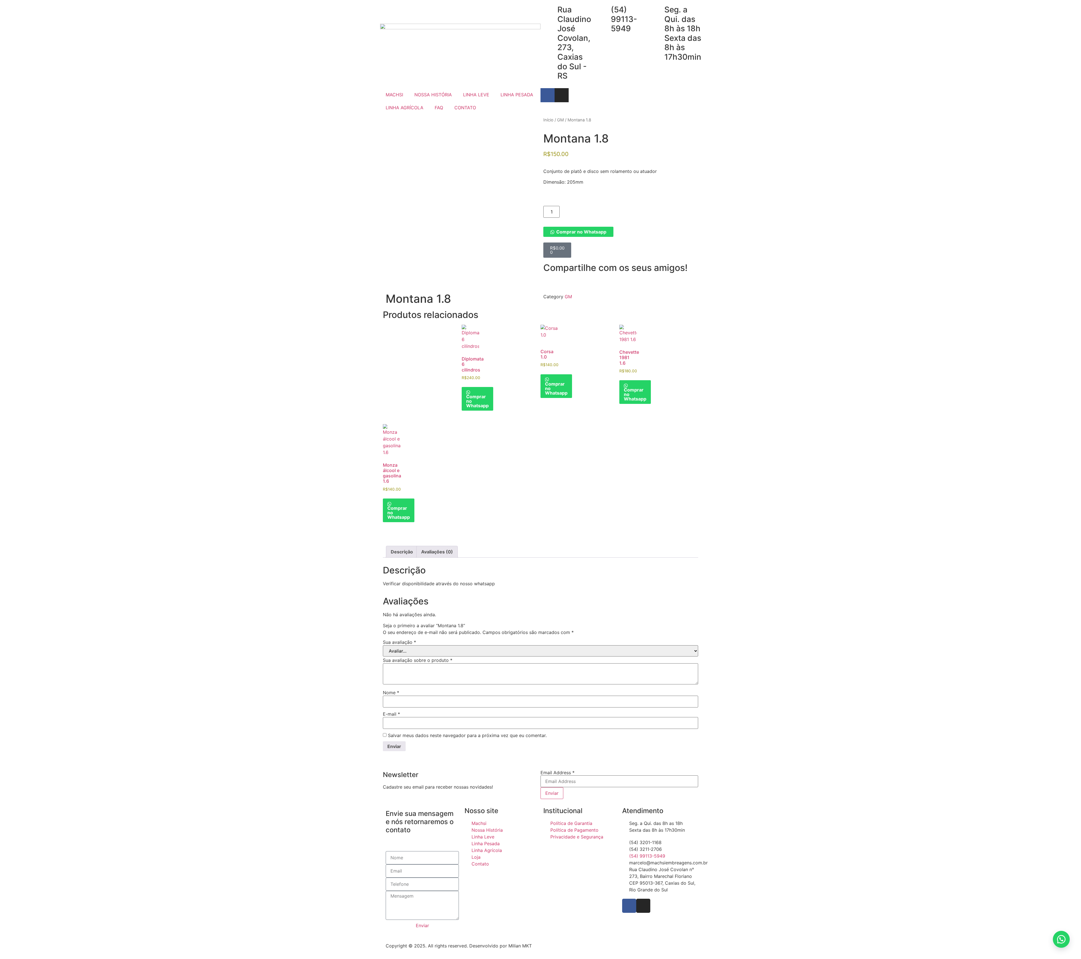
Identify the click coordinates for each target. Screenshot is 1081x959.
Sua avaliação (399, 642)
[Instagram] (562, 95)
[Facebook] (629, 906)
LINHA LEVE (476, 94)
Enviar (552, 793)
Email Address (557, 772)
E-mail (391, 714)
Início (548, 120)
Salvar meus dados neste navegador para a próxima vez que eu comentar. (467, 735)
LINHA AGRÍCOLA (404, 107)
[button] (620, 232)
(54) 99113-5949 (624, 19)
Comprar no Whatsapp (581, 232)
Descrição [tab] (402, 552)
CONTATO (465, 107)
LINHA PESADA (517, 94)
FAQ (439, 107)
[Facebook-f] (547, 95)
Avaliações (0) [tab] (437, 552)
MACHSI (394, 94)
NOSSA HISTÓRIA (433, 94)
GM (560, 120)
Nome (391, 692)
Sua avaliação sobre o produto (417, 660)
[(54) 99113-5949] (604, 10)
